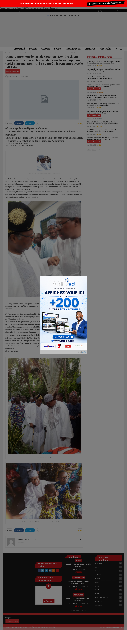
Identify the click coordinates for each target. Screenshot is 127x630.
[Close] (85, 274)
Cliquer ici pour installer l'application (105, 3)
